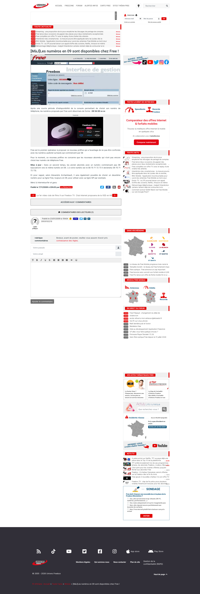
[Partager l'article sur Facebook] (108, 187)
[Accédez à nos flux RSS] (39, 551)
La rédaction (66, 187)
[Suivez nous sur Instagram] (115, 551)
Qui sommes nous (101, 562)
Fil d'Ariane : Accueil (41, 584)
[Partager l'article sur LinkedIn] (114, 187)
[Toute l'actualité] (116, 27)
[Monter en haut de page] (89, 219)
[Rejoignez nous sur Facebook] (100, 551)
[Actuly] (130, 407)
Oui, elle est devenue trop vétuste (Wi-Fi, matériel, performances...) (144, 499)
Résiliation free (135, 326)
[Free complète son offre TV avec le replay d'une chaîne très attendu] (127, 168)
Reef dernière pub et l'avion (140, 324)
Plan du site (135, 562)
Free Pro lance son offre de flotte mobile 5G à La (148, 275)
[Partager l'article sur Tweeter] (102, 187)
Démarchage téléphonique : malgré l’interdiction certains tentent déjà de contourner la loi (70, 46)
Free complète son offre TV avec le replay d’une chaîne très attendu (62, 36)
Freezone (130, 15)
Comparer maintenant (146, 142)
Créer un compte (129, 22)
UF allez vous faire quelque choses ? (144, 332)
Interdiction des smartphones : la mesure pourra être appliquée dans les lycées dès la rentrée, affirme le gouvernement (150, 173)
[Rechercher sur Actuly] (164, 409)
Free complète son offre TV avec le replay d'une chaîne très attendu (150, 168)
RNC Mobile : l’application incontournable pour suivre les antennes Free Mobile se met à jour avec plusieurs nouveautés (150, 178)
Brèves (118, 31)
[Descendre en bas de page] (85, 219)
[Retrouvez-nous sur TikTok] (54, 551)
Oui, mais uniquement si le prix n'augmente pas (148, 503)
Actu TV (130, 454)
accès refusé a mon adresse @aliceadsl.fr (146, 318)
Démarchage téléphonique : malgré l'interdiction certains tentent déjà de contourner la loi (150, 186)
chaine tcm (134, 316)
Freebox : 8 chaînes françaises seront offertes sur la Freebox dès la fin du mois (150, 473)
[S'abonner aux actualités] (119, 187)
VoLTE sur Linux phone (138, 321)
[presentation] (33, 260)
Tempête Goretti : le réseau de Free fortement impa (149, 267)
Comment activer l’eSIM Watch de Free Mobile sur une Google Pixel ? (150, 191)
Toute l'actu (57, 584)
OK (164, 18)
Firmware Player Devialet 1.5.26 (142, 334)
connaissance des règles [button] (67, 240)
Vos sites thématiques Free (140, 375)
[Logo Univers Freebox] (40, 5)
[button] (33, 260)
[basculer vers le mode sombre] (138, 6)
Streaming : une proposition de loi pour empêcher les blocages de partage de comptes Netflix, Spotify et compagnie (150, 159)
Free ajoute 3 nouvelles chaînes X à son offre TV (150, 477)
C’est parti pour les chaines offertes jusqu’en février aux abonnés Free (149, 469)
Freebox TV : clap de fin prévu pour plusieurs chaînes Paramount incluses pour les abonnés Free (149, 483)
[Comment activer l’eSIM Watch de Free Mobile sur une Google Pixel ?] (127, 191)
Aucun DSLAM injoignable (159, 417)
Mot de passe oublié (154, 22)
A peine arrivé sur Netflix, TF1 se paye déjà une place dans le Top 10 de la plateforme (150, 459)
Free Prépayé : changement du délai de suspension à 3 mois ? (145, 314)
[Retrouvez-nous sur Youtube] (69, 551)
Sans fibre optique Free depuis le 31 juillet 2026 (148, 337)
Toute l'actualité (42, 27)
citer (76, 219)
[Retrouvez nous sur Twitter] (85, 551)
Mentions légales (83, 562)
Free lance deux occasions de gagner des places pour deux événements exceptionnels (69, 34)
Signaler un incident (157, 427)
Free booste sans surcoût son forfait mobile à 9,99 (149, 272)
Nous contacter (119, 562)
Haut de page (159, 574)
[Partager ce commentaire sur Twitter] (81, 219)
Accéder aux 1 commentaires (76, 202)
